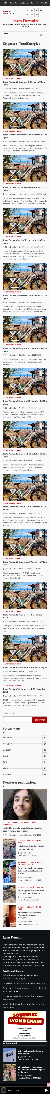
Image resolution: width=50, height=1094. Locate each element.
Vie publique (7, 824)
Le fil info (7, 822)
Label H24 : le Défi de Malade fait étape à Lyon (24, 983)
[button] (46, 1090)
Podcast (15, 822)
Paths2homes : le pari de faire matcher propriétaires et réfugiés (25, 3)
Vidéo (33, 822)
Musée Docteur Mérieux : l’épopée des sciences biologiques (29, 915)
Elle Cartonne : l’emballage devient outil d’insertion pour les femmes (31, 1069)
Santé (38, 841)
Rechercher (8, 713)
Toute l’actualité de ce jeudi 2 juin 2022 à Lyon (25, 668)
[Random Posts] (41, 35)
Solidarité (25, 822)
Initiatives (22, 862)
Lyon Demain (25, 21)
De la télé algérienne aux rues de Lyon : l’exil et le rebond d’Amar (31, 871)
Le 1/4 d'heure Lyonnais (12, 78)
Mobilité (30, 887)
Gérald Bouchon (11, 89)
